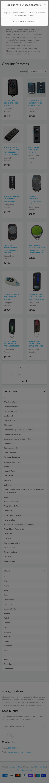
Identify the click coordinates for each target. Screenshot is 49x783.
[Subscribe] (35, 22)
